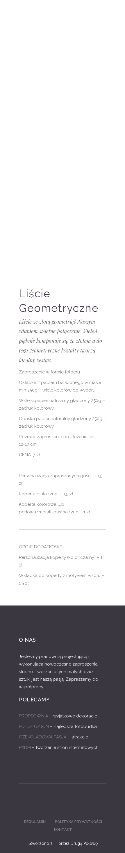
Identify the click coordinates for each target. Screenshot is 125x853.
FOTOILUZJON (34, 726)
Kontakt (63, 829)
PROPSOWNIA (33, 716)
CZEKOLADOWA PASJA (43, 737)
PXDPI (25, 747)
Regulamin (35, 821)
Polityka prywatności (78, 821)
